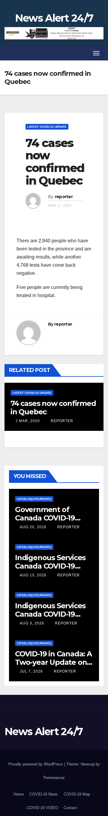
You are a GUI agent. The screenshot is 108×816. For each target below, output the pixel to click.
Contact (70, 807)
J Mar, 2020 (27, 421)
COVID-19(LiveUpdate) (34, 499)
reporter (64, 196)
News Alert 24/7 (54, 18)
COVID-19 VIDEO (42, 807)
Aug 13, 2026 (33, 575)
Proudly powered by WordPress (36, 764)
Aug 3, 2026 (32, 623)
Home (19, 794)
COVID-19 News (43, 794)
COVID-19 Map (77, 794)
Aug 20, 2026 (33, 527)
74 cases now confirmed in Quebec (55, 162)
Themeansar (53, 777)
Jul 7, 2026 (31, 671)
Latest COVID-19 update (47, 126)
